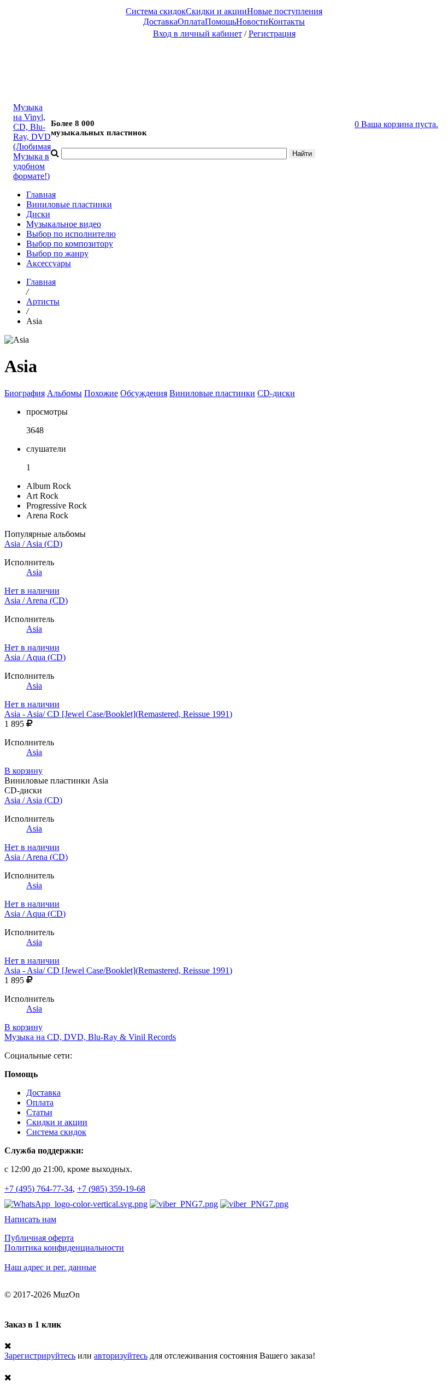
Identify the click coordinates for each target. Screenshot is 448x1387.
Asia (34, 572)
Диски (38, 214)
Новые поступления (284, 11)
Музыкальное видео (63, 224)
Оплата (191, 21)
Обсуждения (143, 393)
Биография (24, 393)
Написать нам (30, 1219)
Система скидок (156, 11)
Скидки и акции (216, 11)
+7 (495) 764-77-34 (38, 1188)
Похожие (101, 393)
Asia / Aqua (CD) (35, 657)
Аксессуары (48, 263)
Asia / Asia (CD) (33, 543)
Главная (41, 194)
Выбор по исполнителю (71, 233)
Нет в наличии (32, 590)
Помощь (220, 21)
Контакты (286, 21)
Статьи (39, 1112)
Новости (252, 21)
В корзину (23, 770)
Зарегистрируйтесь (39, 1355)
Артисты (43, 301)
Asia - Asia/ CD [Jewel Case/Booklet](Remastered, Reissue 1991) (118, 714)
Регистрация (272, 33)
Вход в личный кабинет (197, 33)
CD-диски (276, 393)
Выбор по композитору (69, 243)
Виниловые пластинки (69, 204)
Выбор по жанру (57, 253)
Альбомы (64, 393)
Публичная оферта (39, 1237)
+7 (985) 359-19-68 (111, 1188)
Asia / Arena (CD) (36, 600)
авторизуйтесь (121, 1355)
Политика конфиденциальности (64, 1247)
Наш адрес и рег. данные (50, 1267)
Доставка (160, 21)
